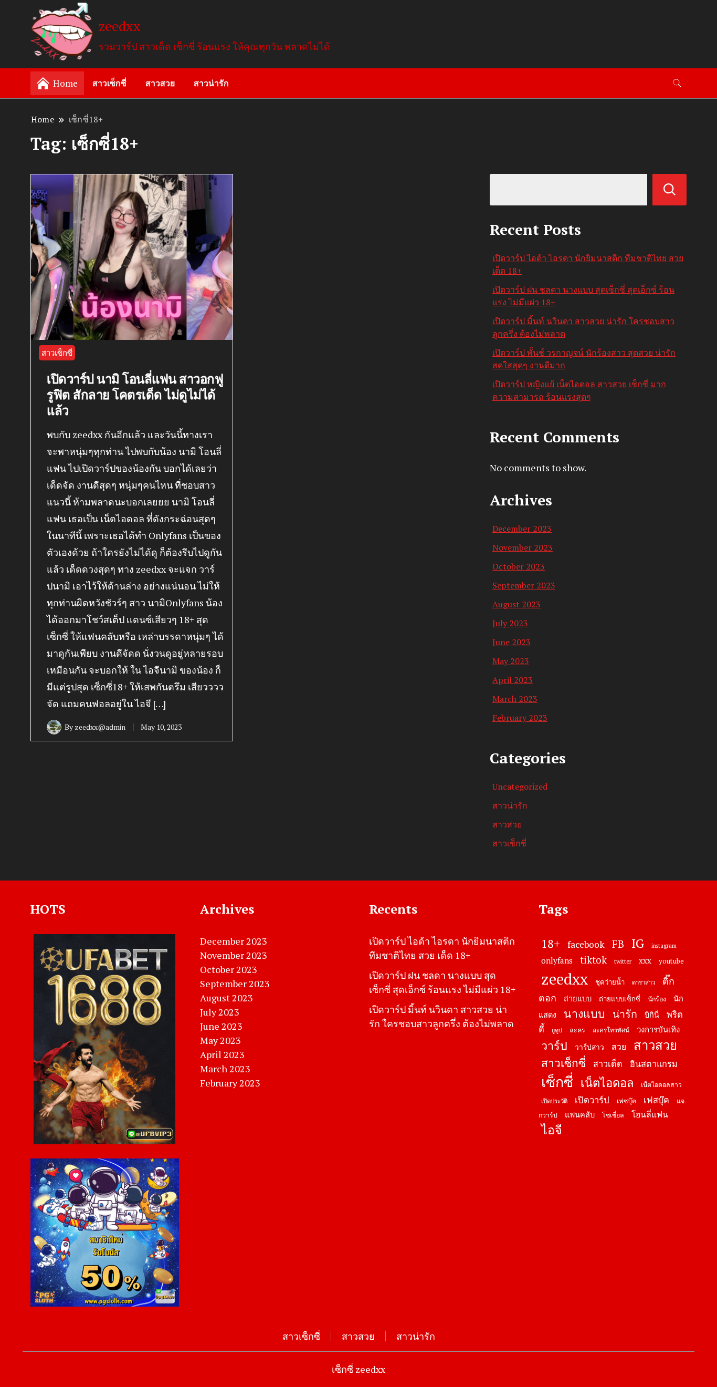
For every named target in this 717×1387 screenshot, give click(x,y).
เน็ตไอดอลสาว (661, 1084)
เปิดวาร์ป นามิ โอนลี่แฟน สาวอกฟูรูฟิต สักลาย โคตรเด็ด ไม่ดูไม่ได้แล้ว (135, 394)
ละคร (577, 1030)
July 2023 (510, 623)
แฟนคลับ (580, 1115)
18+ (550, 943)
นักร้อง (657, 999)
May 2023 (510, 661)
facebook (586, 944)
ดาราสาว (643, 982)
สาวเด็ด (608, 1064)
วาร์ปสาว (589, 1047)
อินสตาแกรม (654, 1064)
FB (618, 944)
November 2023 (522, 547)
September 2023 (523, 585)
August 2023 (516, 604)
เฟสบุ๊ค (656, 1100)
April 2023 (512, 680)
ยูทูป (557, 1030)
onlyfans (557, 960)
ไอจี (551, 1130)
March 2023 (514, 699)
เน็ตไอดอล (607, 1082)
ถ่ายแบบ (578, 998)
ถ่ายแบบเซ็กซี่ (619, 998)
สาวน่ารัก (211, 83)
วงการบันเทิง (658, 1029)
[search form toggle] (677, 83)
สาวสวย (160, 83)
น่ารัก (625, 1014)
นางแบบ (584, 1013)
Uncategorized (519, 786)
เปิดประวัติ (554, 1101)
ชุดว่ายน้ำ (610, 982)
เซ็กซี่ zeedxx (358, 1369)
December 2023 (522, 528)
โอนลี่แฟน (649, 1114)
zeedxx (120, 26)
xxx (645, 960)
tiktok (593, 960)
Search (669, 189)
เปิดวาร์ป (592, 1100)
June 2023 (511, 642)
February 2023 (519, 717)
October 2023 (518, 566)
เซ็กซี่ (557, 1081)
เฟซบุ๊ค (626, 1100)
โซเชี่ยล (613, 1115)
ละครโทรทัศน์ (611, 1030)
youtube (671, 961)
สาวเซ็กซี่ (109, 83)
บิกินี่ (652, 1015)
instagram (664, 945)
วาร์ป (554, 1045)
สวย (618, 1046)
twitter (622, 961)
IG (637, 943)
